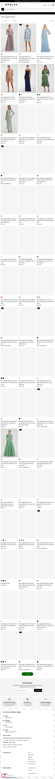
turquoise (37, 256)
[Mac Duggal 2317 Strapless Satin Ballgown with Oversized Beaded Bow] (45, 200)
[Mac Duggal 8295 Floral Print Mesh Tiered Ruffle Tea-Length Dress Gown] (45, 362)
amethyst (3, 662)
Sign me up (38, 690)
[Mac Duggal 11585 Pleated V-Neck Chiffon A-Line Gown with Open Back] (45, 321)
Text (6, 725)
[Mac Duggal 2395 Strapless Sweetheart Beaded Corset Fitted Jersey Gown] (27, 78)
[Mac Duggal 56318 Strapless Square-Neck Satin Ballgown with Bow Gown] (45, 118)
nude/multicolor (1, 338)
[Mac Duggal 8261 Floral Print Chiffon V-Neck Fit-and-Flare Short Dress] (9, 78)
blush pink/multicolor (1, 256)
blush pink (19, 175)
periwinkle (23, 540)
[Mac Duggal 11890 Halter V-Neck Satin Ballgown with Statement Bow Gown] (45, 564)
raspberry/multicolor (19, 256)
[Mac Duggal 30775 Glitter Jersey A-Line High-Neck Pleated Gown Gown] (9, 443)
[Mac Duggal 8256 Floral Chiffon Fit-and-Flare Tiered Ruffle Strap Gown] (27, 281)
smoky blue (37, 175)
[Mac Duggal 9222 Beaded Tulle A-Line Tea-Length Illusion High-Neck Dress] (27, 443)
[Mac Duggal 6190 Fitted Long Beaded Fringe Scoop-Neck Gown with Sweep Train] (45, 605)
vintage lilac (1, 54)
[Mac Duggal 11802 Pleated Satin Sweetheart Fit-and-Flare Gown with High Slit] (45, 240)
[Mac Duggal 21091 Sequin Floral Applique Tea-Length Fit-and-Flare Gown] (27, 645)
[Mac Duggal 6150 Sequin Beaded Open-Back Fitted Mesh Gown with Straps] (45, 443)
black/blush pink (1, 621)
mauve (19, 581)
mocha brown (19, 540)
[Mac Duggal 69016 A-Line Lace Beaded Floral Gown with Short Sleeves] (27, 524)
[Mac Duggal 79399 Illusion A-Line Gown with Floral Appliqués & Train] (45, 37)
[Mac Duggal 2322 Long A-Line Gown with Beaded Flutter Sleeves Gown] (45, 281)
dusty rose (19, 216)
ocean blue (3, 540)
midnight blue (19, 94)
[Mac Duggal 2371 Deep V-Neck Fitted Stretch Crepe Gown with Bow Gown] (9, 524)
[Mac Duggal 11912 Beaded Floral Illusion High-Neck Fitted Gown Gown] (9, 159)
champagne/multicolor (19, 338)
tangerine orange (1, 297)
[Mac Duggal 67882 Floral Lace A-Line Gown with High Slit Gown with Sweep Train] (9, 645)
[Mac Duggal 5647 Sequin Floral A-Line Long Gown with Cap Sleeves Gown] (45, 524)
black (1, 378)
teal (37, 338)
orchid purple (19, 662)
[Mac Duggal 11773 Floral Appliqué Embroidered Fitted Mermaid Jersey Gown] (27, 159)
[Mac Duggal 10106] (9, 564)
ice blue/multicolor (41, 540)
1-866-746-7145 (31, 761)
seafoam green (37, 135)
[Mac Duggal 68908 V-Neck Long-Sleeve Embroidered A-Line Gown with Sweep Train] (9, 37)
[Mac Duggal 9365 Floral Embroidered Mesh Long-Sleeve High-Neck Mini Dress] (27, 37)
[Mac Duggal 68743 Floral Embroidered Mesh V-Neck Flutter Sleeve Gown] (27, 483)
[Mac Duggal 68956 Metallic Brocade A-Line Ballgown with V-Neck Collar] (27, 240)
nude (37, 459)
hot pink (37, 581)
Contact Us (30, 759)
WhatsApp (7, 720)
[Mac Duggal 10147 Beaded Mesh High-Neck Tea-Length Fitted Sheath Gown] (9, 402)
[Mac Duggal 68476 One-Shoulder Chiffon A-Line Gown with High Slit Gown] (9, 281)
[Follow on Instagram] (30, 773)
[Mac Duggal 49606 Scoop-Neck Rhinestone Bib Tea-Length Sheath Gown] (9, 362)
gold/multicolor (37, 540)
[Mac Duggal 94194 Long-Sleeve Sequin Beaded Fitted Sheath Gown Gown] (9, 118)
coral (39, 540)
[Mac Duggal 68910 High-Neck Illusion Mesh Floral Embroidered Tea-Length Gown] (27, 564)
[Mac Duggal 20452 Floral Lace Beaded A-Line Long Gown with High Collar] (27, 362)
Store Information (32, 767)
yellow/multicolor (19, 621)
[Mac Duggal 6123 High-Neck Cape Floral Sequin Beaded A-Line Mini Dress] (9, 321)
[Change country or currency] (45, 5)
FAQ (29, 752)
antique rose (37, 94)
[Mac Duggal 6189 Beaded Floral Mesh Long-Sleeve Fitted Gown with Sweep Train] (45, 159)
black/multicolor (1, 175)
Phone (6, 715)
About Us (30, 770)
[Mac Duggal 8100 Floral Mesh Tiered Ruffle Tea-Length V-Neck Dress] (9, 240)
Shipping (30, 757)
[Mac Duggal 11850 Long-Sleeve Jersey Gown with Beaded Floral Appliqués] (45, 645)
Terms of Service (31, 763)
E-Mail (6, 730)
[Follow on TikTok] (35, 773)
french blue (37, 297)
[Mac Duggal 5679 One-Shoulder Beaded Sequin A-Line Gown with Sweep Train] (45, 402)
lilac (1, 540)
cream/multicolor (1, 500)
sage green (21, 94)
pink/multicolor (1, 94)
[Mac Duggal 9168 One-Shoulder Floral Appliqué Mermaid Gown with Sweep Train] (9, 200)
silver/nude (19, 135)
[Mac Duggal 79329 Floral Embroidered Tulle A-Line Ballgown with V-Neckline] (9, 483)
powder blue (19, 54)
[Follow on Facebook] (28, 773)
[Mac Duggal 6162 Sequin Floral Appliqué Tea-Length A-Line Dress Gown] (45, 78)
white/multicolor (19, 297)
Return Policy (31, 754)
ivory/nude (1, 419)
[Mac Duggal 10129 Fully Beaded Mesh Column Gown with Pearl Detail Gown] (27, 118)
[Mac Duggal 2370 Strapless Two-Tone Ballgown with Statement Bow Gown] (9, 605)
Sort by (15, 20)
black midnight (3, 581)
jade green (1, 135)
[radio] (51, 21)
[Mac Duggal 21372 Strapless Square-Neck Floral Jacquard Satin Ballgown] (27, 321)
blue (37, 54)
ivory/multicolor (37, 378)
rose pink (39, 297)
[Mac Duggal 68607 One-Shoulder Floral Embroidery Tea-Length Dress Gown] (27, 605)
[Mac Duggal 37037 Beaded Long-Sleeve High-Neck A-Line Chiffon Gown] (27, 200)
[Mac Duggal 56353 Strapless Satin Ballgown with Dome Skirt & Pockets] (45, 483)
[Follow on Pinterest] (32, 773)
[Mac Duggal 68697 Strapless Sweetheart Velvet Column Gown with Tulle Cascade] (27, 402)
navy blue (21, 540)
